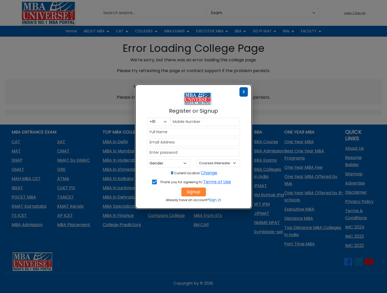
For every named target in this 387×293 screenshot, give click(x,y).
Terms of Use (217, 182)
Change (209, 173)
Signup (193, 192)
